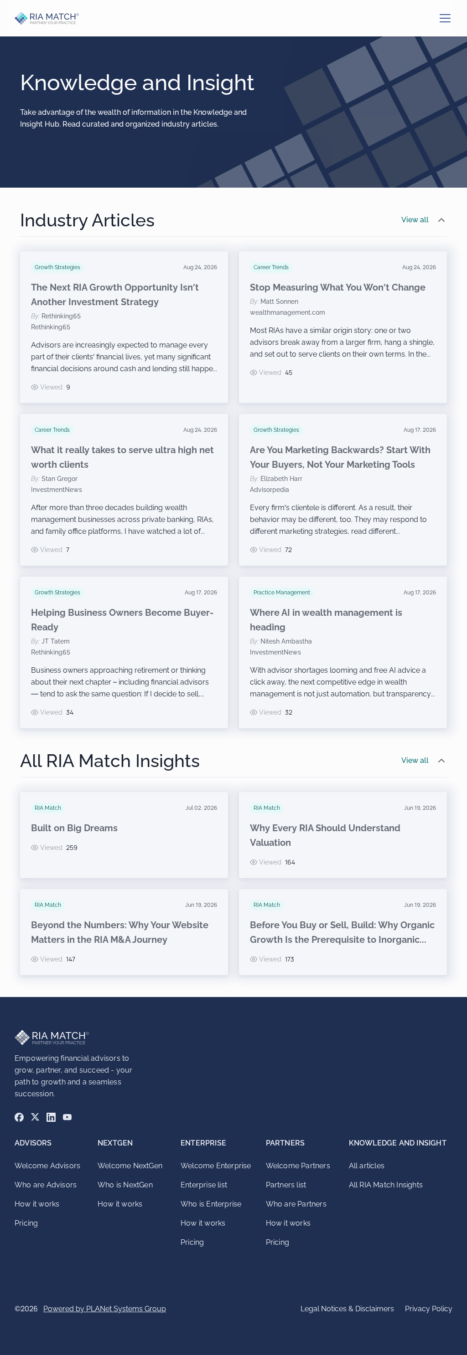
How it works (37, 1204)
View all (415, 219)
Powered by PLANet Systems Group (104, 1308)
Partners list (286, 1185)
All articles (366, 1165)
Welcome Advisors (47, 1165)
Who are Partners (296, 1204)
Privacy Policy (428, 1308)
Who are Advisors (46, 1185)
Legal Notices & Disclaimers (347, 1308)
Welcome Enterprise (216, 1165)
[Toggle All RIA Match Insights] (441, 760)
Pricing (26, 1223)
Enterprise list (204, 1185)
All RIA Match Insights (386, 1185)
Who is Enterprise (211, 1204)
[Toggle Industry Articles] (441, 220)
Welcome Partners (298, 1165)
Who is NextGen (125, 1185)
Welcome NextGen (130, 1165)
